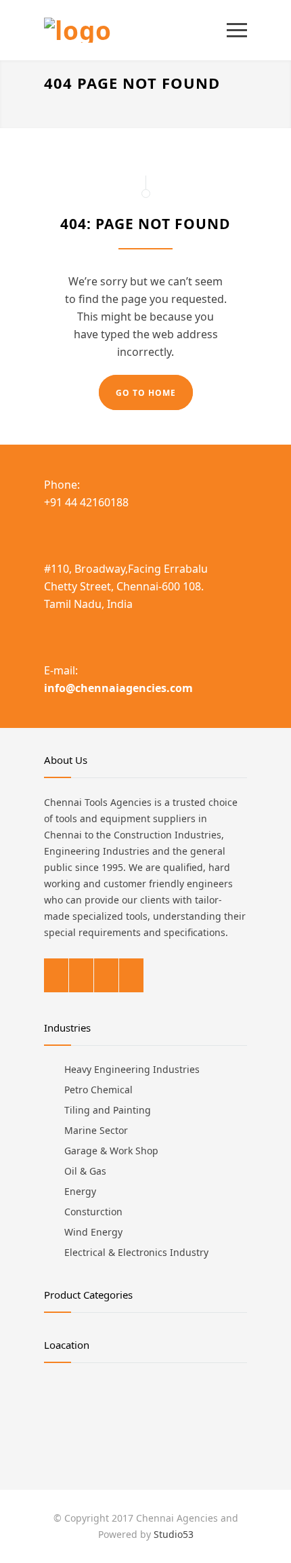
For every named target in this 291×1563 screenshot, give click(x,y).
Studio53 (174, 1534)
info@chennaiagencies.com (118, 688)
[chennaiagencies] (135, 30)
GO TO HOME (146, 393)
